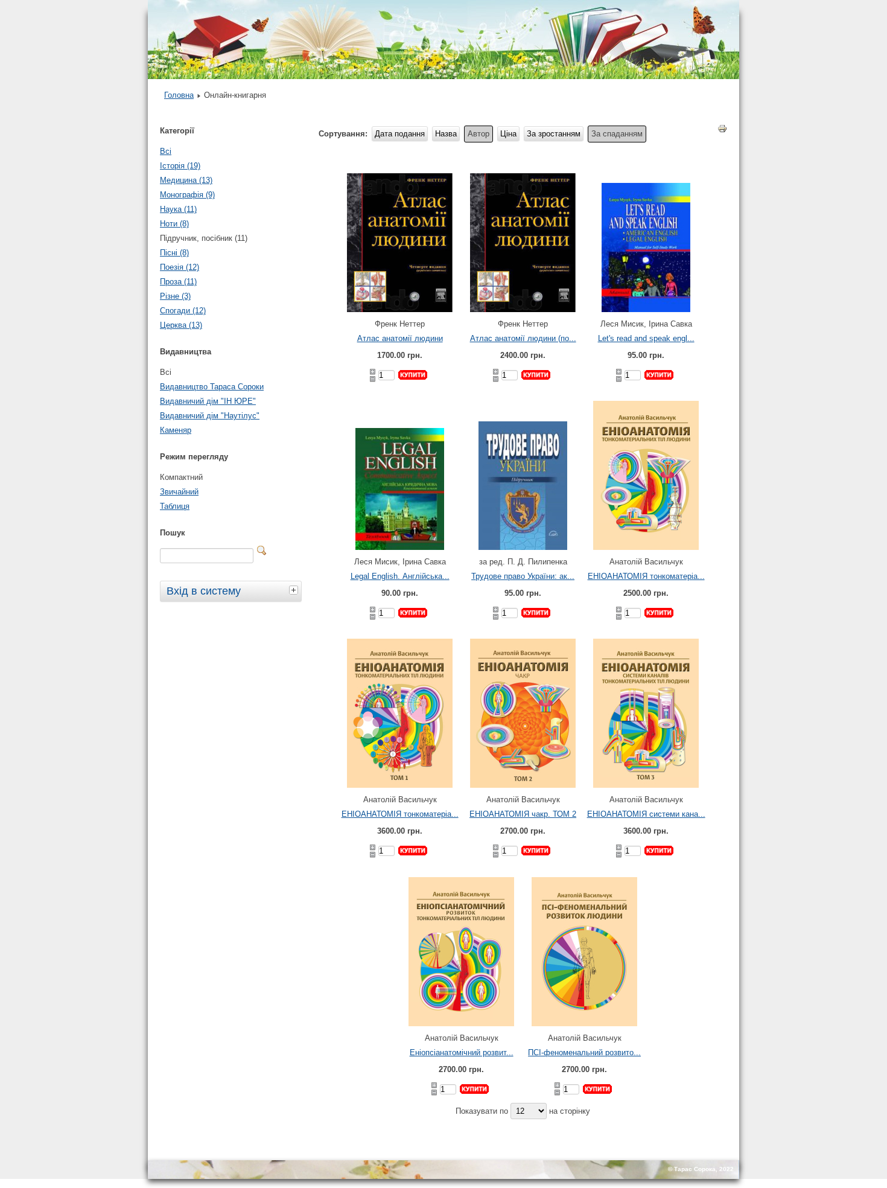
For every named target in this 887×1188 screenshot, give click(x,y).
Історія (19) (180, 165)
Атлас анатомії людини (400, 338)
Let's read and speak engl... (646, 338)
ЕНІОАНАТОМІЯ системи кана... (646, 814)
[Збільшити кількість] (372, 372)
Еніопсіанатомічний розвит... (461, 1052)
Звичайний (179, 491)
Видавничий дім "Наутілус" (209, 415)
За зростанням (553, 133)
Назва (446, 133)
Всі (165, 151)
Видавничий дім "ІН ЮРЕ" (208, 401)
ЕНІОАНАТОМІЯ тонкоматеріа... (646, 576)
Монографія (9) (187, 194)
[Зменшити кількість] (372, 379)
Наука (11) (178, 209)
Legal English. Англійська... (400, 576)
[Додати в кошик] (412, 375)
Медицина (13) (186, 180)
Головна (179, 95)
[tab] (295, 589)
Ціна (508, 133)
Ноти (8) (174, 223)
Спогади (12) (183, 310)
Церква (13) (181, 325)
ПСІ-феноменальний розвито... (584, 1052)
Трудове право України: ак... (522, 576)
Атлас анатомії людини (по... (523, 338)
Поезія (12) (179, 267)
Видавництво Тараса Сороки (212, 386)
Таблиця (174, 506)
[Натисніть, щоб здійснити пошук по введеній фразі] (262, 550)
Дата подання (400, 133)
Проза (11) (178, 281)
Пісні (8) (174, 252)
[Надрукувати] (722, 131)
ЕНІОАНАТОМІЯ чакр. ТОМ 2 (522, 814)
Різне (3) (175, 296)
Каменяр (175, 430)
